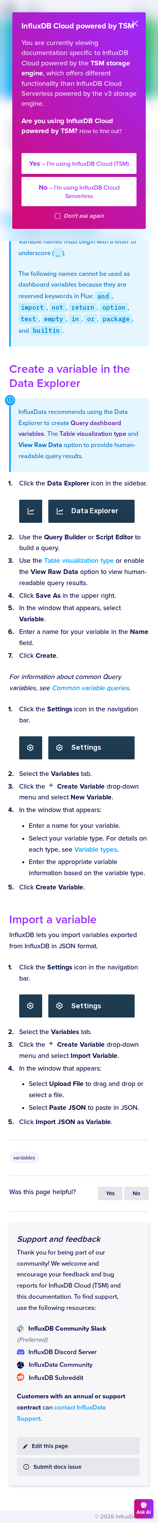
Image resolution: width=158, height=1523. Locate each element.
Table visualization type (92, 434)
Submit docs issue (57, 1467)
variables (24, 1157)
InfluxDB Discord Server (62, 1352)
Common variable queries (90, 688)
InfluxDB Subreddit (56, 1378)
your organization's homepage (74, 147)
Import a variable (53, 919)
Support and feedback (58, 1239)
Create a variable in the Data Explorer (69, 376)
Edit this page (50, 1446)
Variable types (95, 850)
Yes (110, 1193)
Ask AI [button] (144, 1512)
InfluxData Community (60, 1365)
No (136, 1193)
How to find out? (100, 131)
